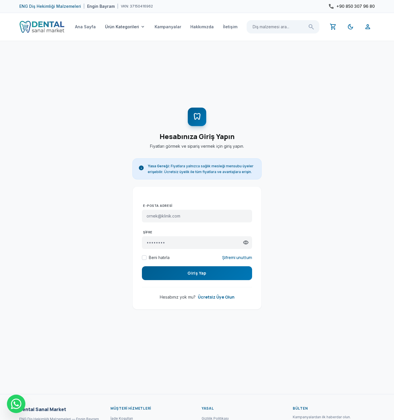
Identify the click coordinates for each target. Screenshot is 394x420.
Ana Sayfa (85, 26)
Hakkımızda (202, 26)
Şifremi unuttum (237, 257)
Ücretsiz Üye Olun (216, 297)
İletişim (230, 26)
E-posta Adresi (157, 206)
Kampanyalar (168, 26)
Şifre (148, 232)
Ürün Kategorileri (125, 27)
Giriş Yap (196, 273)
